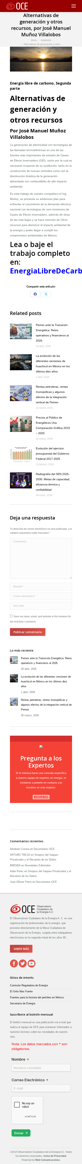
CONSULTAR (41, 797)
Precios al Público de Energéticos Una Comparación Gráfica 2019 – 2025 (53, 425)
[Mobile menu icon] (73, 6)
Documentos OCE (44, 848)
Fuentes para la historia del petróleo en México (37, 997)
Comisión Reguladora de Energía (29, 985)
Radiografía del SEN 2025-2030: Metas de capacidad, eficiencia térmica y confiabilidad (53, 481)
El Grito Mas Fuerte (21, 991)
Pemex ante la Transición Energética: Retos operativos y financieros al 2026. (52, 332)
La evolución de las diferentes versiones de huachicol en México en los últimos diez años (53, 363)
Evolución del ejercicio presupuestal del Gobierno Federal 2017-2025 (52, 453)
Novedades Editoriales (38, 865)
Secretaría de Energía (22, 1003)
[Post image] (21, 331)
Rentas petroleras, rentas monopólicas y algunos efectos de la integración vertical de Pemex (52, 394)
